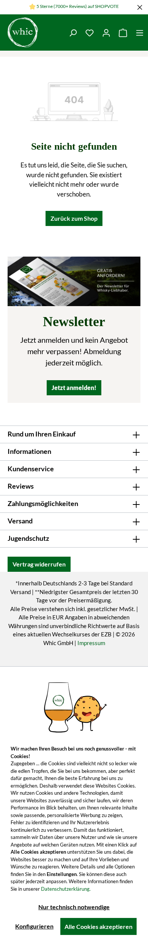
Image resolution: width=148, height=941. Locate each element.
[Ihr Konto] (106, 32)
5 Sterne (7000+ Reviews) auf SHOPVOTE (77, 6)
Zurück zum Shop (74, 218)
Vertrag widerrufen (39, 564)
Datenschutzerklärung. (66, 889)
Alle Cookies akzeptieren (98, 926)
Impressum (91, 642)
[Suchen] (73, 32)
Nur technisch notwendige (74, 906)
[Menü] (139, 32)
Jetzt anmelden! (74, 387)
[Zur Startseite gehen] (23, 32)
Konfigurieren (34, 926)
